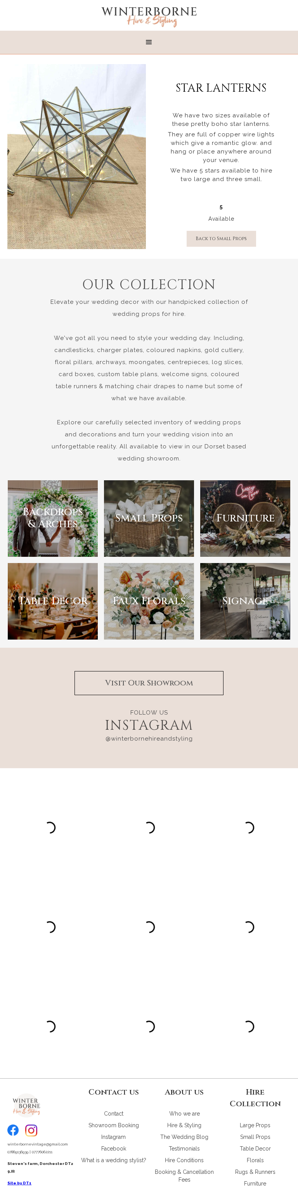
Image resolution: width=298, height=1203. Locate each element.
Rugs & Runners (255, 1172)
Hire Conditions (184, 1160)
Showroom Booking (113, 1125)
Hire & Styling (184, 1125)
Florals (255, 1160)
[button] (149, 42)
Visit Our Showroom (149, 683)
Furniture (255, 1183)
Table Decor (255, 1148)
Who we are (184, 1114)
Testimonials (184, 1148)
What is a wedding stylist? (113, 1160)
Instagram (113, 1137)
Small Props (255, 1137)
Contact (113, 1114)
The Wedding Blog (184, 1137)
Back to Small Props (221, 238)
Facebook (113, 1148)
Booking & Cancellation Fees (184, 1176)
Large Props (255, 1125)
